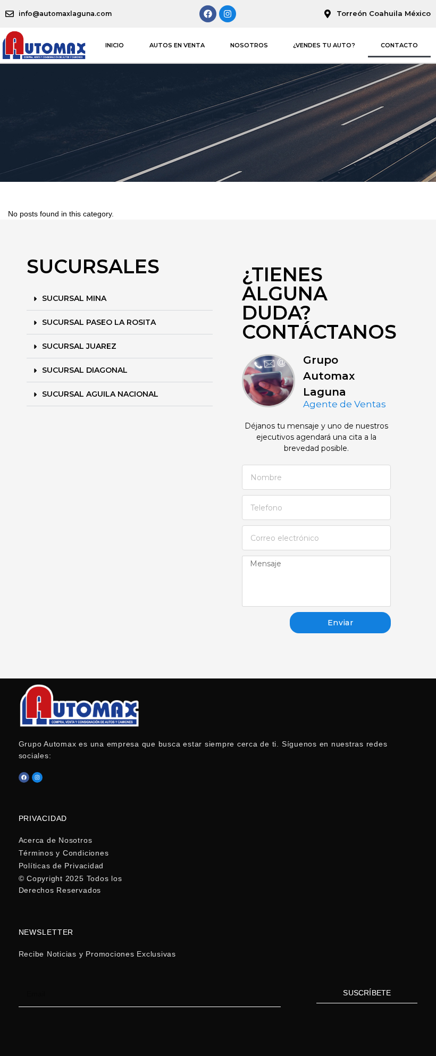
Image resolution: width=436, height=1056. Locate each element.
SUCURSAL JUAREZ (79, 346)
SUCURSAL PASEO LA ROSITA (99, 322)
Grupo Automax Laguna (329, 376)
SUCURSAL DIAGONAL (85, 370)
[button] (120, 299)
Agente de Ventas (344, 404)
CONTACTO (399, 45)
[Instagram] (227, 13)
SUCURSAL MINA (74, 298)
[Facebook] (207, 13)
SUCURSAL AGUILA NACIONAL (100, 394)
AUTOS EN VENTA (177, 45)
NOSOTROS (249, 45)
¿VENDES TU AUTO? (324, 45)
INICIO (114, 45)
